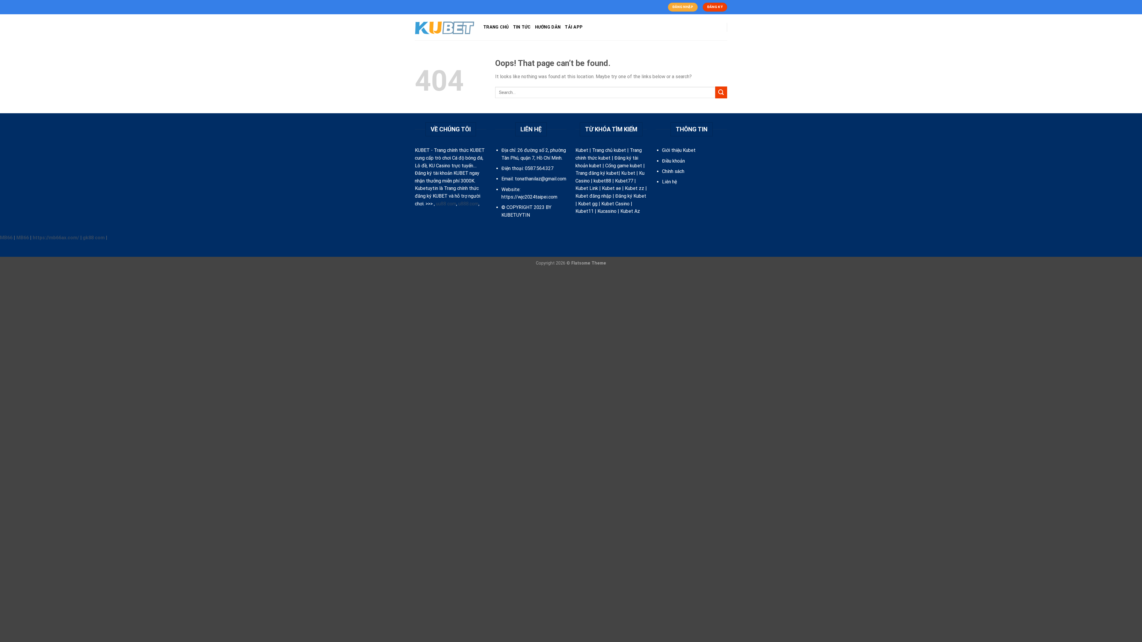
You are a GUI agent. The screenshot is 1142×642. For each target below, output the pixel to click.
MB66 (6, 237)
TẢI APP (574, 27)
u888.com (468, 204)
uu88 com (446, 204)
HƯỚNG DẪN (548, 27)
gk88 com (94, 237)
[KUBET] (444, 27)
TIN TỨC (522, 27)
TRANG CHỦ (496, 27)
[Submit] (721, 92)
